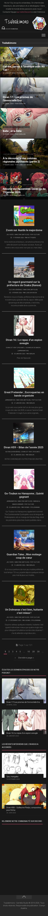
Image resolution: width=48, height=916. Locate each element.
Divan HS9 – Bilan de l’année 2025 (23, 447)
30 (38, 651)
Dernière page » (26, 658)
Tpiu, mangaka (12, 777)
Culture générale (10, 154)
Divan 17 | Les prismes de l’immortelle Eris (23, 702)
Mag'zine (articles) (10, 127)
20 (33, 651)
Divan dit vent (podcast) (12, 93)
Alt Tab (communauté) (11, 62)
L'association (27, 185)
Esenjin (32, 354)
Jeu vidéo (10, 234)
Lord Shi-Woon (31, 293)
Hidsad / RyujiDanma (32, 507)
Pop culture (24, 127)
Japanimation (10, 400)
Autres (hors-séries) (13, 452)
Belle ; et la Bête (7, 109)
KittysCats (32, 237)
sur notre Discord (24, 12)
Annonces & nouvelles (11, 185)
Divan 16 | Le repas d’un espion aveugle (22, 733)
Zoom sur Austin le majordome (24, 230)
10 (28, 651)
